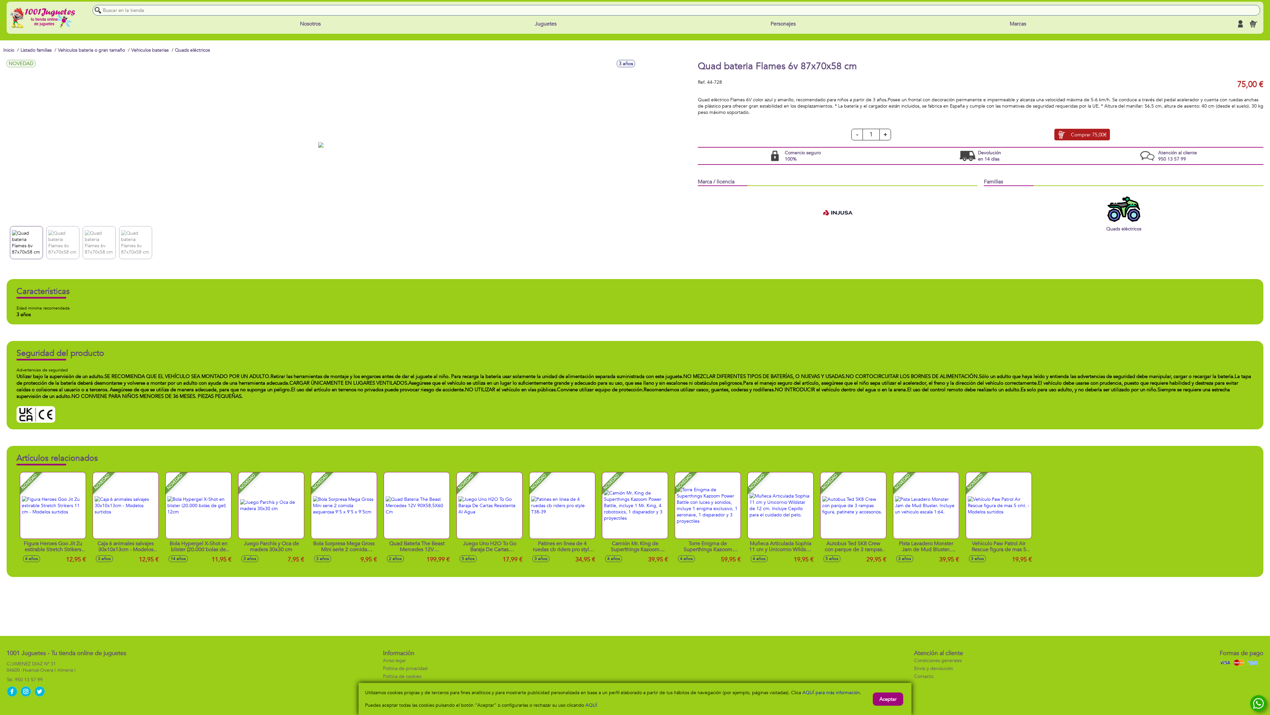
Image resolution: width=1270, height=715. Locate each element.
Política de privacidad (405, 668)
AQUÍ (591, 705)
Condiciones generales (938, 660)
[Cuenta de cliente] (1240, 23)
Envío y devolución (933, 668)
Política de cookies (402, 676)
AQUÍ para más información (831, 693)
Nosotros (310, 23)
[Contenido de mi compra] (1253, 23)
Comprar (1089, 134)
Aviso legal (394, 660)
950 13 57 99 (29, 680)
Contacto (923, 676)
